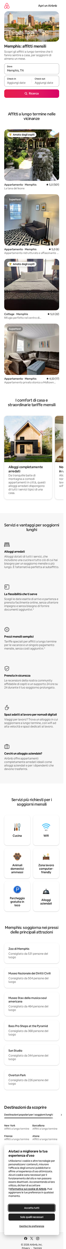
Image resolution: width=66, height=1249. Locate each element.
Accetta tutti (31, 1207)
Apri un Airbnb (47, 6)
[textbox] (18, 83)
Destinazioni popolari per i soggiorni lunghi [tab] (28, 1114)
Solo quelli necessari (31, 1217)
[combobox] (31, 70)
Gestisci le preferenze (31, 1226)
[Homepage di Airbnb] (7, 5)
